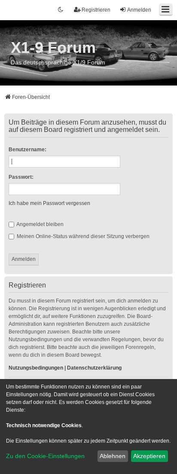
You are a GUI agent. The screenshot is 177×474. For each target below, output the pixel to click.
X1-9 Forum (53, 47)
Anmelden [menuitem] (139, 10)
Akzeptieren (149, 456)
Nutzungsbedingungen (36, 368)
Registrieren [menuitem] (96, 10)
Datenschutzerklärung (94, 368)
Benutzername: (27, 150)
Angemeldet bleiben (39, 224)
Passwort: (21, 177)
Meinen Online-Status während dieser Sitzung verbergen (82, 236)
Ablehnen (112, 456)
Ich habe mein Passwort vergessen (49, 203)
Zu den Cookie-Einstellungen (45, 456)
